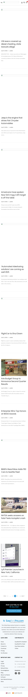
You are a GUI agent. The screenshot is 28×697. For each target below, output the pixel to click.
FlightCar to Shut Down (11, 333)
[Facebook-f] (16, 673)
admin (11, 50)
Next (22, 596)
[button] (14, 611)
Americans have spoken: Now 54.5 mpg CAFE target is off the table (13, 195)
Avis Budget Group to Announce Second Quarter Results (13, 381)
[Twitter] (19, 673)
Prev (5, 596)
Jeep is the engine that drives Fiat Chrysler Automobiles (11, 120)
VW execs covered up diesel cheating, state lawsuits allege (11, 44)
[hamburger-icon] (1, 3)
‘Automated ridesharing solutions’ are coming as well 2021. (12, 269)
